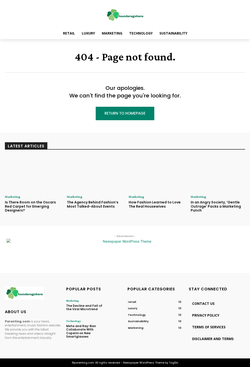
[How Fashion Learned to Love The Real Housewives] (156, 173)
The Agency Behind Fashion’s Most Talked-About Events (92, 204)
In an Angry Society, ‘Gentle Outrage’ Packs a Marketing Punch (216, 206)
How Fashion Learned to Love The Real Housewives (155, 204)
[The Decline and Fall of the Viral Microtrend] (114, 306)
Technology (73, 321)
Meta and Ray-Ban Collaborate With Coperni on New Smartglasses (81, 331)
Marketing (12, 196)
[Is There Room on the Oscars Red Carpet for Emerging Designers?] (32, 173)
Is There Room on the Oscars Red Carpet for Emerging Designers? (30, 206)
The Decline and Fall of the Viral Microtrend (84, 307)
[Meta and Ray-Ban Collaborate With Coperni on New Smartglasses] (114, 326)
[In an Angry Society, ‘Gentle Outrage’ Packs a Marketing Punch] (218, 173)
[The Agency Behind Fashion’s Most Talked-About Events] (94, 173)
